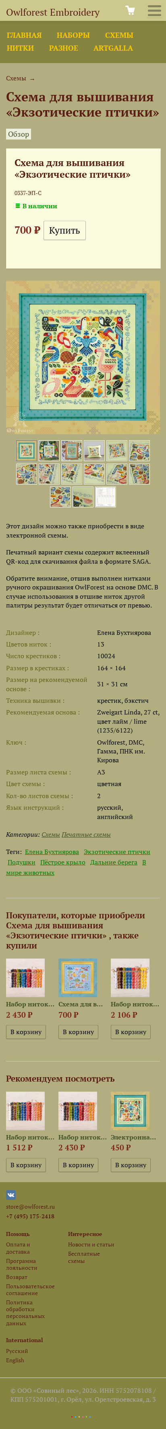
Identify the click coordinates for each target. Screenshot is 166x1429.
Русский (17, 1351)
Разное (63, 48)
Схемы (119, 35)
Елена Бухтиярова (52, 851)
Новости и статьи (91, 1244)
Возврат (16, 1277)
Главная (24, 35)
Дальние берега (113, 862)
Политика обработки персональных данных (25, 1312)
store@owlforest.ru (30, 1206)
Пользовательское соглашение (30, 1289)
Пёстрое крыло (62, 862)
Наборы (73, 35)
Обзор (18, 134)
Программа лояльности (21, 1264)
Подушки (21, 862)
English (15, 1360)
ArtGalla (113, 48)
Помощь (18, 1234)
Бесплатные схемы (84, 1257)
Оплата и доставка (18, 1247)
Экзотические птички (117, 851)
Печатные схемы (86, 834)
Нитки (20, 48)
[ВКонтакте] (11, 1197)
